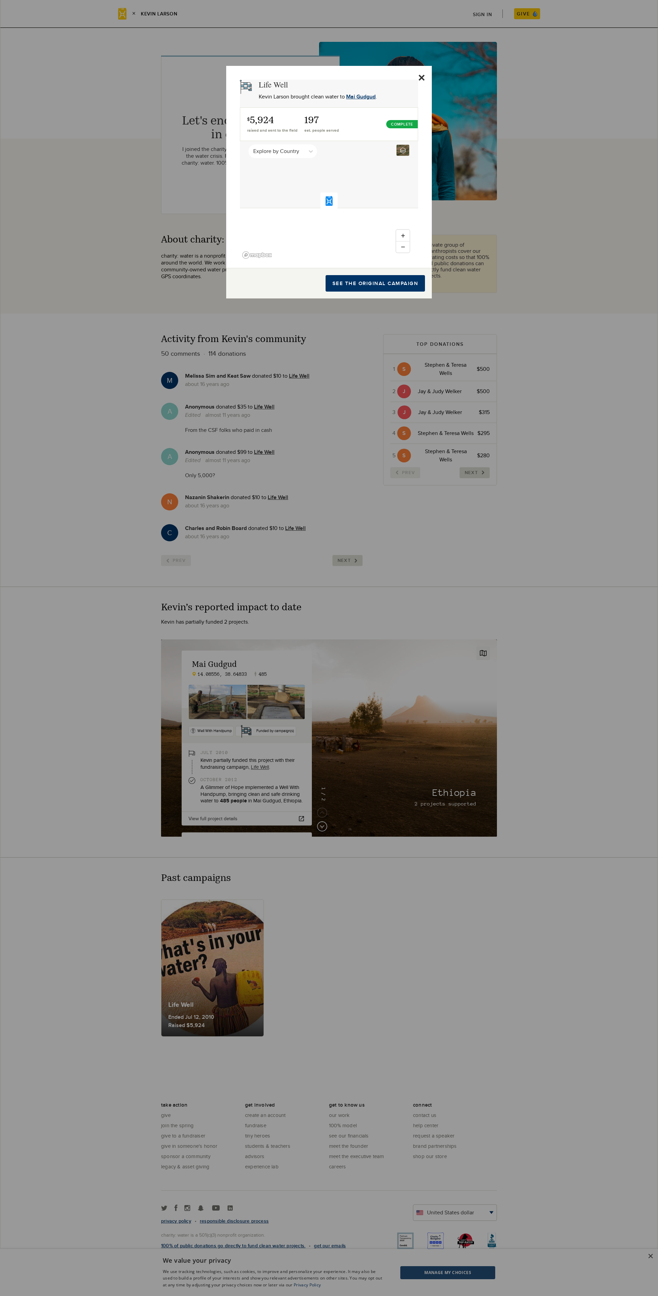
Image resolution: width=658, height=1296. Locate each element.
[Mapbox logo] (257, 255)
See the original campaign (375, 283)
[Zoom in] (403, 235)
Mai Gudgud (361, 97)
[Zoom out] (403, 246)
